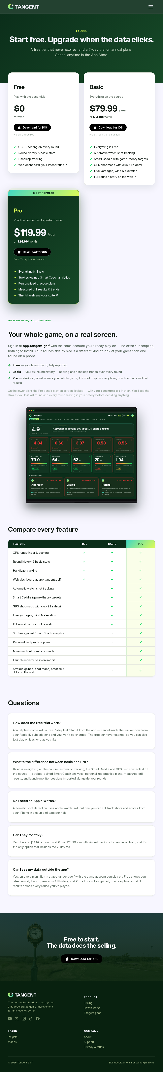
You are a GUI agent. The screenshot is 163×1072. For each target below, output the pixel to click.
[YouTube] (10, 1018)
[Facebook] (38, 1018)
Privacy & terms (94, 1047)
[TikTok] (31, 1018)
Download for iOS (35, 127)
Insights (12, 1037)
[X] (17, 1018)
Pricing (88, 1003)
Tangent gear (92, 1013)
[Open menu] (150, 6)
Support (89, 1042)
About (87, 1037)
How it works (92, 1008)
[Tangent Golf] (23, 6)
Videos (12, 1042)
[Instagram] (24, 1018)
